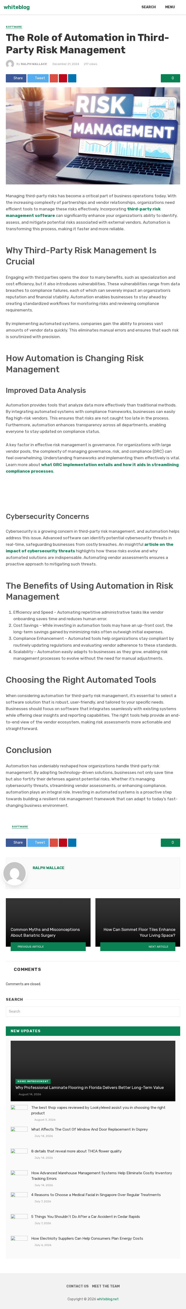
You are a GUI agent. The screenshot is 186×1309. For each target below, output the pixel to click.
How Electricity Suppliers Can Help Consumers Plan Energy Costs (87, 1238)
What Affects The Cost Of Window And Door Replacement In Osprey (89, 1129)
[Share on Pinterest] (63, 78)
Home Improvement (33, 1081)
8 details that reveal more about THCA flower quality (76, 1151)
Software (14, 26)
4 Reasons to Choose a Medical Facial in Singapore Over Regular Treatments (96, 1195)
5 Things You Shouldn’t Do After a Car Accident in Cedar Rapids (85, 1216)
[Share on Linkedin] (72, 78)
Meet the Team (106, 1286)
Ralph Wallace (34, 64)
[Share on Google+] (54, 78)
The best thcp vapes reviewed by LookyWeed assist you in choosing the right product (98, 1110)
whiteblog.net (108, 1299)
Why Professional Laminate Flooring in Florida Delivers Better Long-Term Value (90, 1087)
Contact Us (77, 1286)
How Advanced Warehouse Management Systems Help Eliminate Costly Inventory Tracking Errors (101, 1176)
